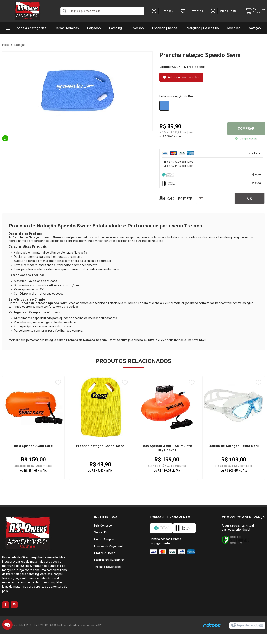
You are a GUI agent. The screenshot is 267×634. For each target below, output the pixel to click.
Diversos (137, 28)
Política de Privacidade (109, 560)
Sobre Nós (101, 532)
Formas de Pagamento (109, 546)
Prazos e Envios (104, 553)
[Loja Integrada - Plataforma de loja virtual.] (247, 625)
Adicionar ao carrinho (43, 465)
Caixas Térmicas (67, 28)
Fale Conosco (103, 525)
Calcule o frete (179, 199)
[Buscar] (64, 11)
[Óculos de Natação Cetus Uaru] (234, 428)
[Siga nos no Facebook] (5, 604)
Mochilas (234, 28)
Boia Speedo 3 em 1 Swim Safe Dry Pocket (167, 448)
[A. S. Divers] (27, 11)
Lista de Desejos (181, 77)
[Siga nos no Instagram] (14, 604)
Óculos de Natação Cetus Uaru (234, 446)
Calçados (94, 28)
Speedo (200, 66)
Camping (115, 28)
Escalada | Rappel (165, 28)
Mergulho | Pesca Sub (202, 28)
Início (5, 45)
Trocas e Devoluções (107, 566)
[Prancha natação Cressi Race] (100, 428)
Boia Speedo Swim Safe (33, 446)
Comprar (246, 128)
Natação (255, 28)
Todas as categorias (31, 28)
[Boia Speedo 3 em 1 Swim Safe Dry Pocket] (167, 428)
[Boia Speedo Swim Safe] (33, 428)
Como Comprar (104, 539)
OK (249, 198)
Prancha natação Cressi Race (100, 446)
